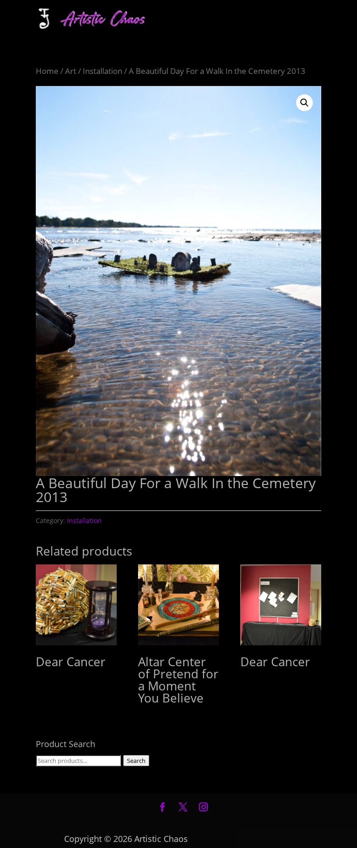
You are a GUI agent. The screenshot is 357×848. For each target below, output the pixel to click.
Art (70, 71)
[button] (304, 102)
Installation (102, 71)
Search (136, 760)
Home (47, 71)
